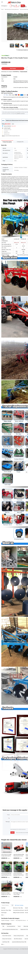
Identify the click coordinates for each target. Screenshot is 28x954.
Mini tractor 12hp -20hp (18, 908)
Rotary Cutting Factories (19, 935)
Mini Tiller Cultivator (18, 938)
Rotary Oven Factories (6, 938)
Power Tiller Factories (6, 935)
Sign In (3, 135)
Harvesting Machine (11, 926)
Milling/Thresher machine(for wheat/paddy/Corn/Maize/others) (19, 912)
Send (12, 832)
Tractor (19, 926)
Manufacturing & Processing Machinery (12, 9)
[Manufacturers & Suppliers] (14, 2)
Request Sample (23, 71)
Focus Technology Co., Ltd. (16, 948)
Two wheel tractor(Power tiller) (19, 910)
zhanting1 (3, 908)
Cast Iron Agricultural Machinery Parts (10, 929)
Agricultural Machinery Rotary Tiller (19, 941)
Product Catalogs (19, 905)
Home (2, 9)
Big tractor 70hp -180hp (6, 910)
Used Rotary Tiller (5, 941)
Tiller (3, 926)
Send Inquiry (13, 68)
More (2, 944)
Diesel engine (4, 912)
